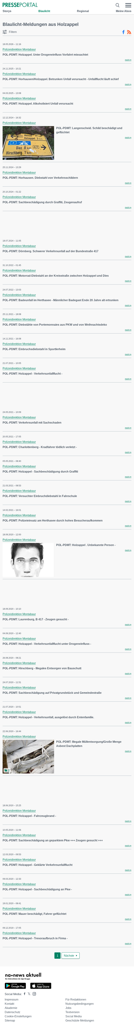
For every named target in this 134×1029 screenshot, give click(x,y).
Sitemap (10, 1020)
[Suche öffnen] (118, 5)
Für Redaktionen (75, 999)
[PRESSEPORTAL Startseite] (20, 5)
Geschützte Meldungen (79, 1020)
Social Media (73, 1016)
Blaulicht (44, 11)
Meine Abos (123, 11)
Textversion (72, 1012)
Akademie (11, 1007)
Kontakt (9, 1003)
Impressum (11, 999)
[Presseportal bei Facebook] (23, 994)
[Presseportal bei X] (28, 994)
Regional (83, 11)
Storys (7, 11)
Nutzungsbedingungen (79, 1003)
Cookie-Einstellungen (18, 1016)
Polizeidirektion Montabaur (19, 49)
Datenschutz (12, 1012)
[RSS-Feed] (129, 32)
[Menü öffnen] (128, 5)
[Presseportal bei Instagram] (33, 993)
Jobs (68, 1007)
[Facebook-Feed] (123, 32)
